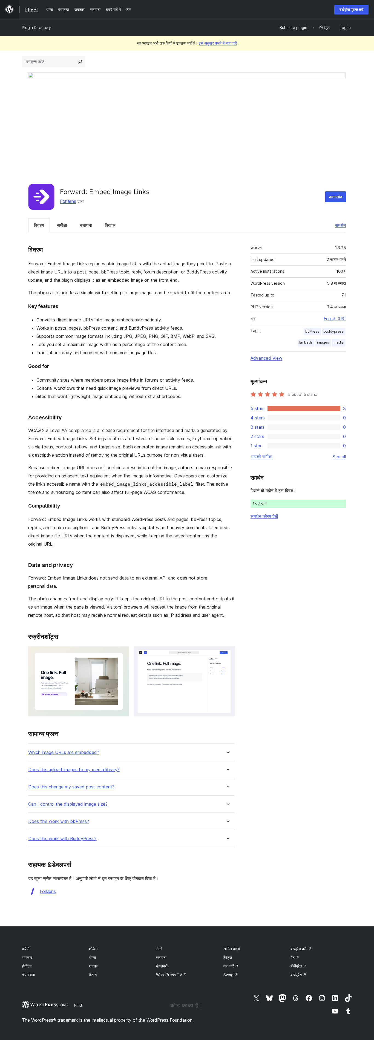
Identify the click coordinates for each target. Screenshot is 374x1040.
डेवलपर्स (161, 966)
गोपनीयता (28, 974)
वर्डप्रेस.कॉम (301, 948)
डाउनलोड (335, 196)
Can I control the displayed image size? (68, 804)
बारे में (25, 948)
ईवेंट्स (227, 957)
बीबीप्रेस (298, 966)
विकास (110, 225)
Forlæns (68, 201)
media (338, 342)
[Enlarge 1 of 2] (122, 653)
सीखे (159, 948)
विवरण (39, 225)
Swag (230, 974)
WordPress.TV (171, 974)
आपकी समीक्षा (261, 456)
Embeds (306, 342)
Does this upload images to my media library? (74, 769)
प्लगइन (93, 966)
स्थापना (86, 225)
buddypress (334, 331)
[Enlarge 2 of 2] (227, 653)
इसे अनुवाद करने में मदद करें (218, 43)
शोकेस (93, 948)
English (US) (335, 318)
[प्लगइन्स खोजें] (79, 61)
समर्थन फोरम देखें (264, 516)
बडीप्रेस (298, 974)
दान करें (230, 966)
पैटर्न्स (93, 974)
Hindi (78, 1005)
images (323, 342)
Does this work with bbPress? (58, 821)
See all (339, 456)
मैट (294, 957)
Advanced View (266, 358)
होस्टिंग (26, 966)
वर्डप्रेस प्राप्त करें (351, 9)
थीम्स (92, 957)
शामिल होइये (231, 948)
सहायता (161, 957)
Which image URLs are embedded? (63, 752)
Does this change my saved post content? (71, 787)
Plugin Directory (36, 27)
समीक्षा (62, 225)
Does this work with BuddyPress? (62, 838)
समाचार (27, 957)
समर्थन (340, 225)
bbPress (312, 331)
